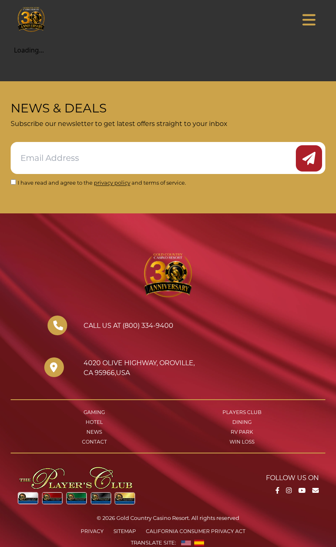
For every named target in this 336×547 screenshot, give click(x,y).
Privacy (92, 531)
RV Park (242, 432)
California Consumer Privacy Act (195, 531)
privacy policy (112, 182)
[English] (186, 543)
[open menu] (309, 20)
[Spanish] (199, 543)
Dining (242, 422)
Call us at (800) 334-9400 (128, 326)
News (94, 432)
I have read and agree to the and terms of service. (102, 182)
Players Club (241, 412)
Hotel (94, 422)
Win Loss (241, 442)
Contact (94, 442)
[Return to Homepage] (55, 19)
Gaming (94, 412)
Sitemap (125, 531)
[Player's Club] (76, 485)
